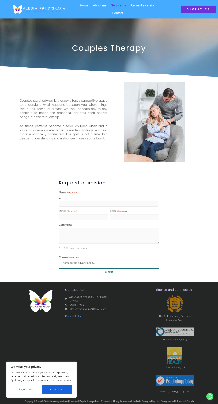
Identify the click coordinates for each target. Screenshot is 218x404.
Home (84, 5)
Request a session (143, 5)
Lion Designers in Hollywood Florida (175, 401)
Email (118, 211)
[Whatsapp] (209, 396)
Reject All (25, 389)
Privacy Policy (73, 316)
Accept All (57, 389)
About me (99, 5)
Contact (117, 13)
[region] (41, 380)
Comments (65, 224)
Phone (68, 211)
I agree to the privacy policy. (78, 262)
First (61, 198)
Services (117, 5)
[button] (118, 5)
